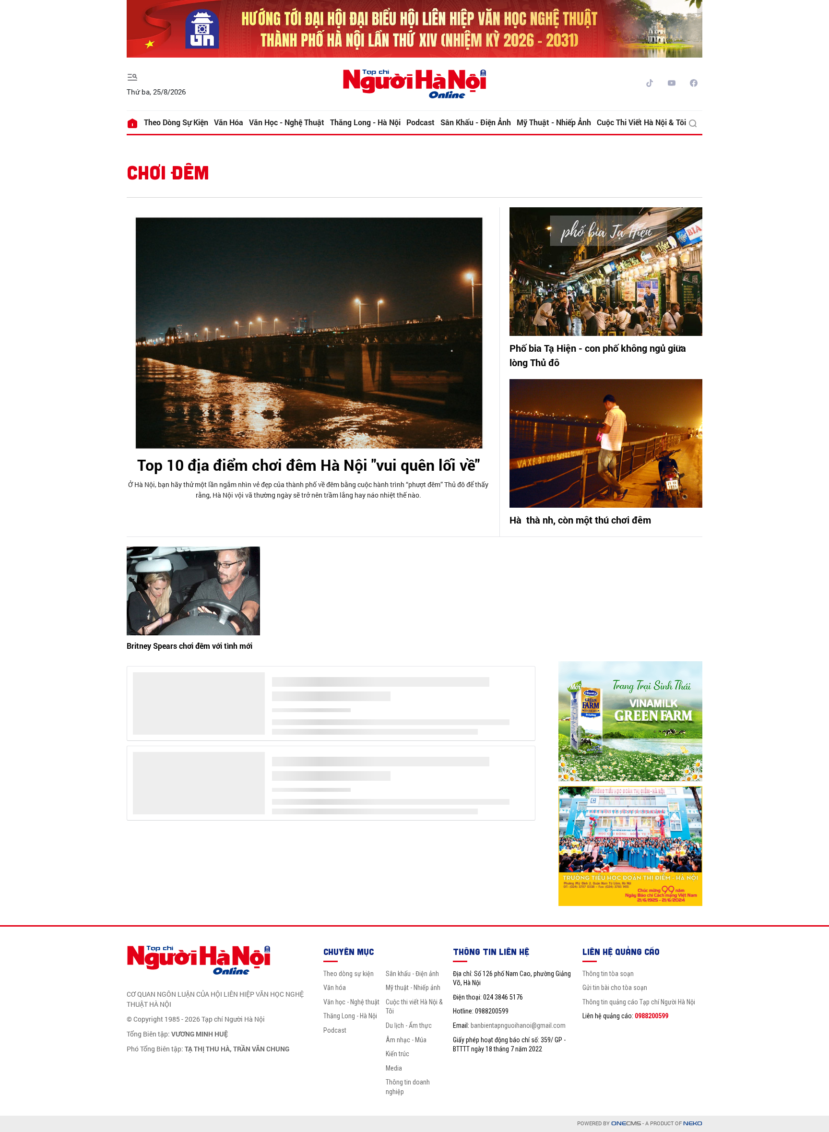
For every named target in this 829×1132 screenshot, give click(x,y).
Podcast (420, 122)
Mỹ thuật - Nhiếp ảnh (554, 122)
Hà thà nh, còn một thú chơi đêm (580, 519)
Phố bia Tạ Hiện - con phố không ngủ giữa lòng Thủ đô (597, 355)
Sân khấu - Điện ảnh (475, 122)
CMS (626, 1123)
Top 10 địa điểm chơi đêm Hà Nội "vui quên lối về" (308, 464)
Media (394, 1068)
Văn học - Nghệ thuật (286, 122)
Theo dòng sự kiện (176, 122)
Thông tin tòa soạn (608, 973)
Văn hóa (228, 122)
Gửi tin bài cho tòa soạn (614, 987)
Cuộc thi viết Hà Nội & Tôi (641, 122)
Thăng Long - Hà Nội (365, 122)
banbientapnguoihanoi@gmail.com (518, 1025)
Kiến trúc (397, 1054)
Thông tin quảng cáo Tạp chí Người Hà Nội (638, 1002)
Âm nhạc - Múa (406, 1040)
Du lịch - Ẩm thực (409, 1025)
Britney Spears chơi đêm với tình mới (189, 646)
